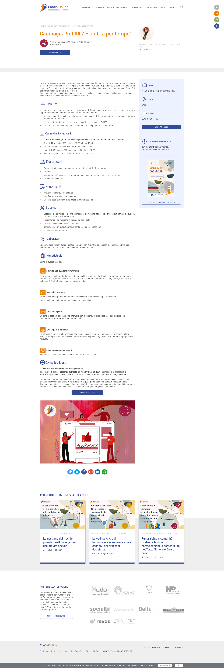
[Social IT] (99, 609)
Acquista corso (55, 53)
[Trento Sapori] (124, 609)
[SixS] (124, 590)
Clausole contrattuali (162, 647)
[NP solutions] (173, 590)
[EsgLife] (149, 590)
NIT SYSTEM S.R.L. (127, 651)
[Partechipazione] (173, 609)
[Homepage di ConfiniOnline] (48, 645)
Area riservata (167, 7)
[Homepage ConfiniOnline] (54, 8)
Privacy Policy (165, 665)
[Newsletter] (216, 20)
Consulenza (99, 7)
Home (42, 26)
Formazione (86, 7)
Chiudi (179, 665)
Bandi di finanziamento (117, 7)
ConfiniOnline (151, 7)
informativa (179, 647)
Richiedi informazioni (56, 616)
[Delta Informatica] (149, 609)
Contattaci (146, 647)
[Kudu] (99, 590)
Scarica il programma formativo (161, 202)
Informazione (136, 7)
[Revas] (99, 621)
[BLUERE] (124, 621)
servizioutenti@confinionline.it (155, 149)
